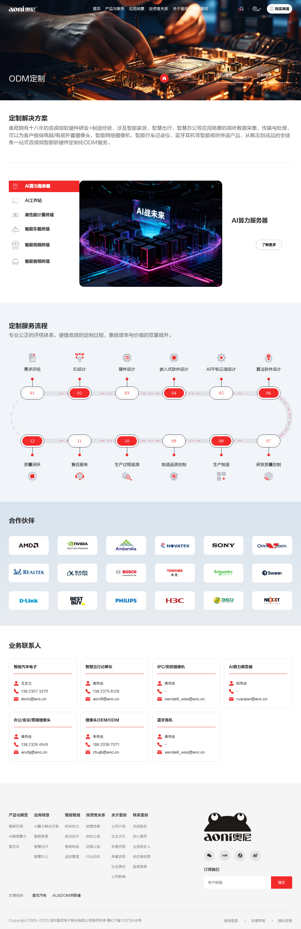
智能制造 (72, 847)
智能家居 (41, 836)
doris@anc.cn (33, 699)
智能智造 (72, 815)
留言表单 (140, 867)
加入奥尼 (140, 836)
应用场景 (136, 8)
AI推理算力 (17, 836)
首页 (97, 8)
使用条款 (231, 921)
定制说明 (264, 75)
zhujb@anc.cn (106, 752)
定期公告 (93, 847)
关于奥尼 (180, 8)
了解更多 (269, 245)
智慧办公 (41, 857)
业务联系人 (141, 847)
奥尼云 (14, 847)
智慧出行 (41, 847)
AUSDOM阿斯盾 (66, 895)
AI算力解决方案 (46, 826)
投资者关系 (158, 8)
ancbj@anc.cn (34, 752)
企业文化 (118, 836)
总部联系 (140, 826)
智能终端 (16, 826)
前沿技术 (72, 836)
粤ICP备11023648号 (124, 920)
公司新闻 (118, 877)
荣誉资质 (118, 857)
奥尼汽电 (39, 895)
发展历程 (118, 847)
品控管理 (72, 857)
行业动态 (93, 857)
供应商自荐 (141, 857)
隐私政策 (285, 921)
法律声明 (258, 921)
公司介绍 (118, 826)
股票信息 (93, 826)
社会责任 (118, 867)
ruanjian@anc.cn (251, 699)
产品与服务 (114, 8)
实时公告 (93, 836)
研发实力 (72, 826)
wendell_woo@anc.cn (185, 699)
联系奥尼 (200, 8)
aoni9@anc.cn (106, 699)
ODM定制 (183, 75)
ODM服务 (224, 75)
